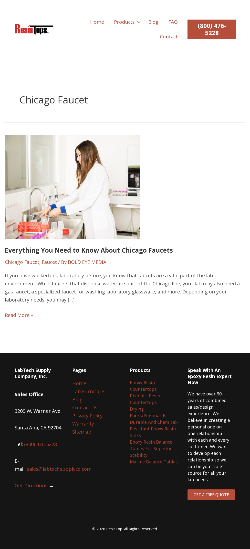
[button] (139, 22)
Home (97, 22)
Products (124, 22)
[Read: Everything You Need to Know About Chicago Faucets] (72, 186)
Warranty (83, 423)
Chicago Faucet (22, 262)
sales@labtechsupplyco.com (59, 469)
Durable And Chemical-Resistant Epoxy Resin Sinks (154, 428)
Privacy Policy (87, 415)
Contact (169, 36)
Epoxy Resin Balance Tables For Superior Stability (151, 448)
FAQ (173, 22)
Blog (153, 22)
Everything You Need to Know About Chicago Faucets (89, 250)
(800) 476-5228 (40, 444)
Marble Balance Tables (154, 462)
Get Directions (31, 485)
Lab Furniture (88, 391)
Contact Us (84, 407)
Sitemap (81, 431)
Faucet (49, 262)
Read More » (19, 315)
